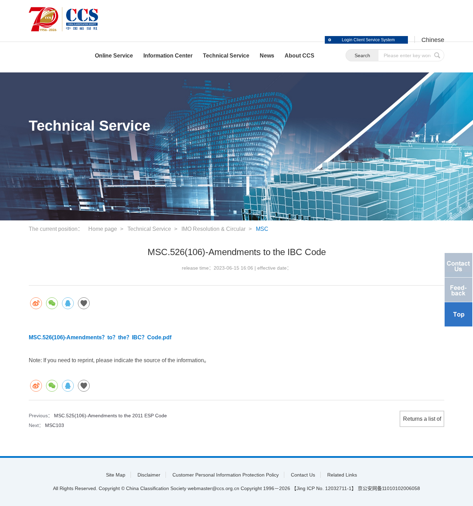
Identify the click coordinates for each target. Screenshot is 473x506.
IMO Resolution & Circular (213, 229)
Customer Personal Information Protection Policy (225, 475)
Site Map (115, 475)
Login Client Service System (368, 39)
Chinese (432, 39)
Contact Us (303, 475)
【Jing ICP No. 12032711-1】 (324, 488)
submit (437, 55)
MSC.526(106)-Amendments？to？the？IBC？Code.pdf (100, 337)
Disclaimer (148, 475)
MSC (262, 229)
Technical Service (149, 229)
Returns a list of (422, 419)
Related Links (342, 475)
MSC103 (54, 425)
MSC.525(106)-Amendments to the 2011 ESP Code (110, 415)
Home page (102, 229)
